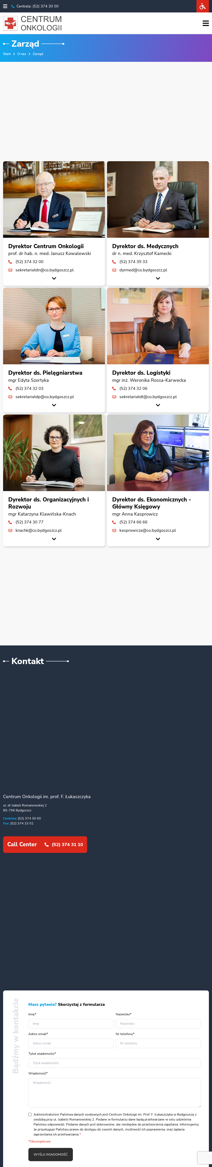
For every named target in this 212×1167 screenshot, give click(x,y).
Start (7, 54)
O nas (21, 54)
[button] (5, 6)
